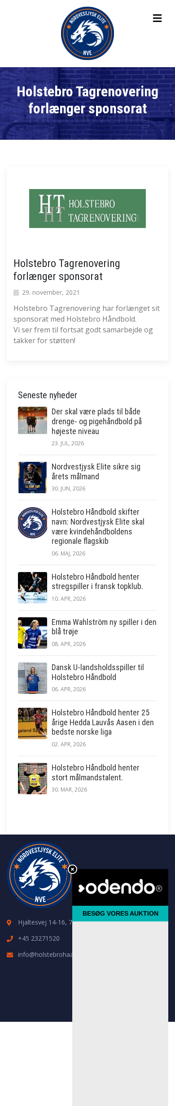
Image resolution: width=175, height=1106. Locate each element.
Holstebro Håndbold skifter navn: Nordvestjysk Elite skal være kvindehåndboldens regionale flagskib (98, 526)
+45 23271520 (39, 938)
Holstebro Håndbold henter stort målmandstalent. (96, 772)
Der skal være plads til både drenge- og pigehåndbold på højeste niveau (97, 421)
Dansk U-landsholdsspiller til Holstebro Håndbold (98, 672)
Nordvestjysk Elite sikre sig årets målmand (96, 471)
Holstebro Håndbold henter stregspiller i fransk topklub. (97, 581)
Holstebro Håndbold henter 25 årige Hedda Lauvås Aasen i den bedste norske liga (103, 722)
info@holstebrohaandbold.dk (59, 954)
